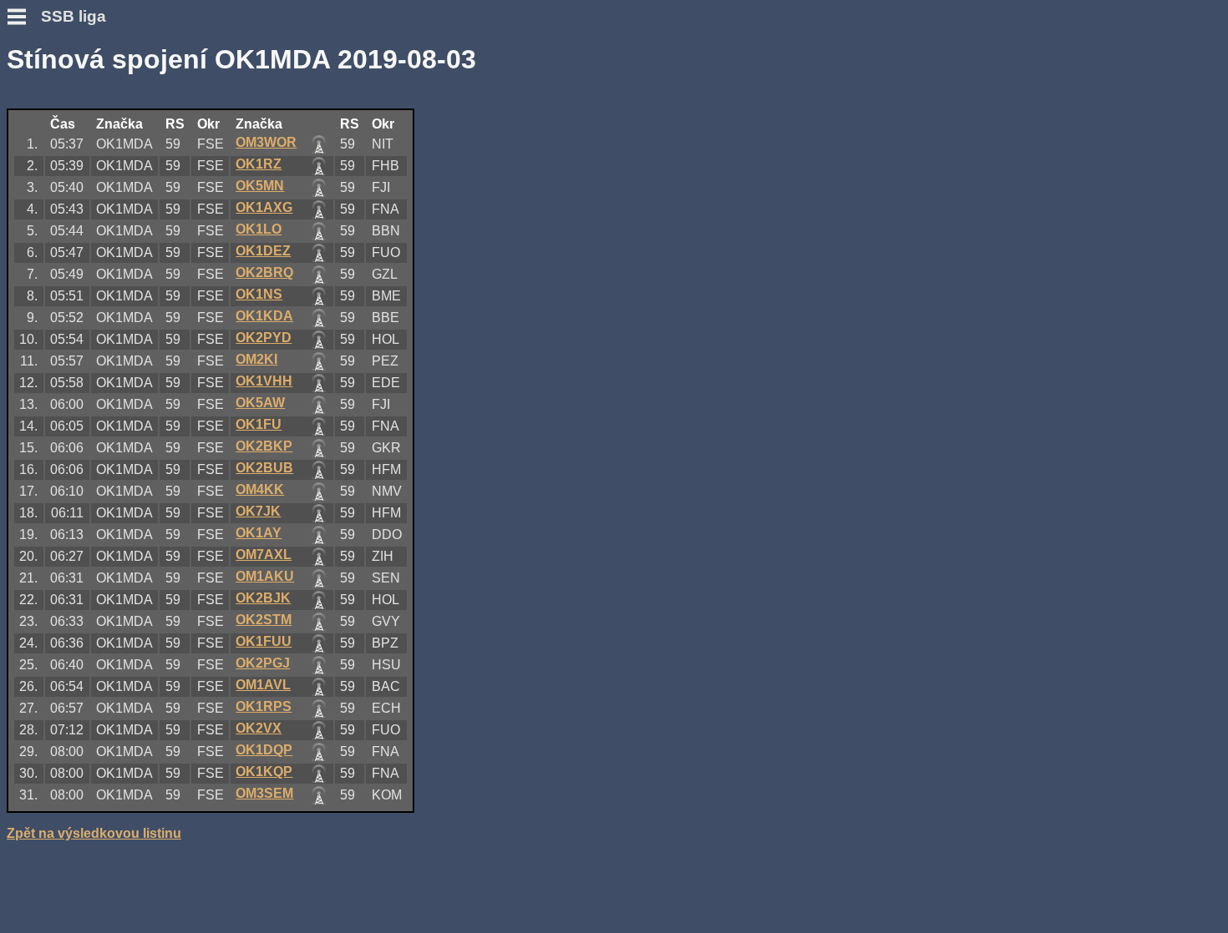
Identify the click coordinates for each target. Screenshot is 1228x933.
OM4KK (260, 489)
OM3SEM (264, 793)
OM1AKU (265, 576)
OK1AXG (264, 207)
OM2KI (256, 359)
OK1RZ (259, 164)
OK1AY (259, 533)
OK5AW (260, 403)
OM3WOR (266, 142)
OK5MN (260, 186)
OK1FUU (264, 641)
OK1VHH (264, 381)
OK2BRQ (264, 272)
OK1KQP (264, 771)
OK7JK (258, 511)
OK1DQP (264, 750)
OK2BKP (264, 446)
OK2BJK (263, 598)
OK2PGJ (263, 663)
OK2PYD (264, 337)
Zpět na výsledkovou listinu (94, 833)
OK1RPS (264, 706)
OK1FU (259, 424)
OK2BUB (264, 468)
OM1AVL (263, 685)
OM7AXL (264, 554)
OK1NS (259, 294)
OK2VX (259, 728)
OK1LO (259, 229)
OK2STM (264, 620)
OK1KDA (264, 316)
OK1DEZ (263, 251)
